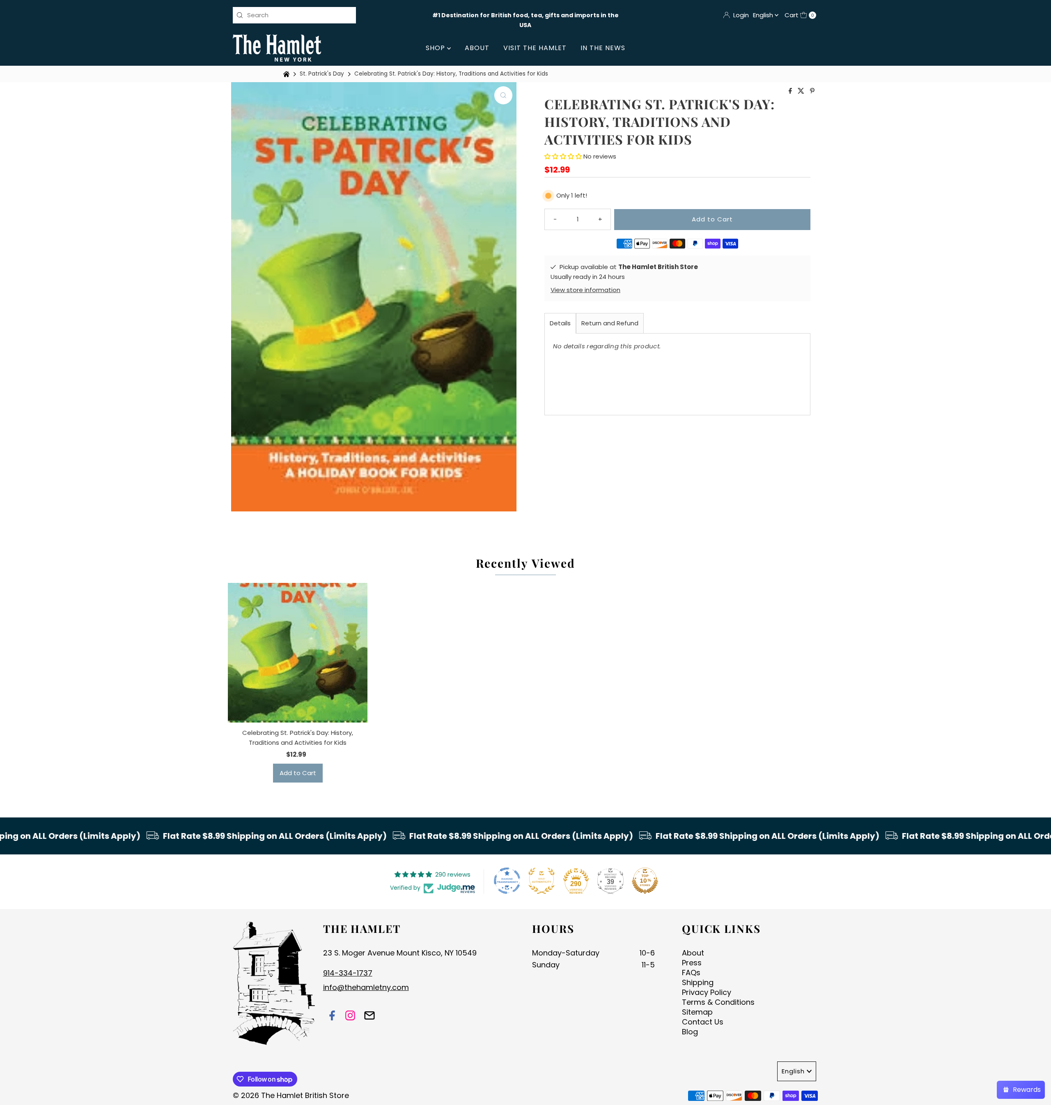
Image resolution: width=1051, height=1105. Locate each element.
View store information (585, 289)
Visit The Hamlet (535, 48)
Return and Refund (609, 323)
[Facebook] (332, 1016)
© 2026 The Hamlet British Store (291, 1095)
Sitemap (697, 1012)
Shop (436, 48)
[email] (369, 1016)
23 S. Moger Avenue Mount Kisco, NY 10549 (400, 953)
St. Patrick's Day (322, 74)
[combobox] (294, 15)
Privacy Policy (706, 992)
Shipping (698, 982)
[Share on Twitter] (802, 91)
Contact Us (702, 1022)
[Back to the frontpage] (287, 74)
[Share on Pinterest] (812, 91)
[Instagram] (350, 1016)
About (477, 48)
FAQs (691, 972)
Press (692, 963)
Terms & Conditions (718, 1002)
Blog (690, 1032)
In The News (603, 48)
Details (560, 323)
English (764, 15)
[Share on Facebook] (791, 91)
